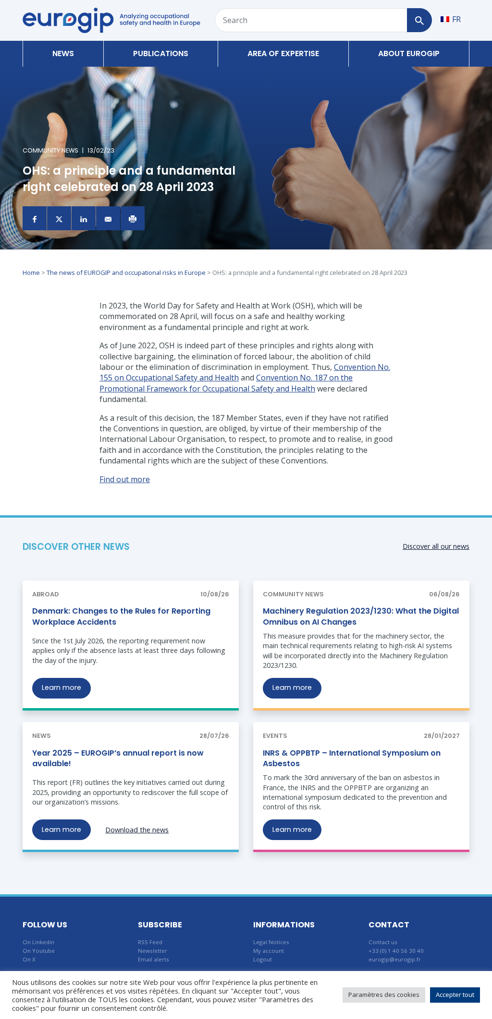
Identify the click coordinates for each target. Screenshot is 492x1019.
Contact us (383, 942)
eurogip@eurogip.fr (395, 959)
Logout (262, 959)
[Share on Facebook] (35, 218)
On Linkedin (38, 942)
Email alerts (153, 959)
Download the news (137, 829)
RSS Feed (150, 942)
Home (31, 272)
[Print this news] (133, 218)
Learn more (61, 687)
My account (268, 950)
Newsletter (152, 950)
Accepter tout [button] (455, 994)
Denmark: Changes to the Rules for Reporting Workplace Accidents (121, 616)
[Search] (419, 20)
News (63, 53)
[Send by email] (108, 218)
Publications (160, 53)
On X (29, 959)
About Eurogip (409, 53)
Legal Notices (271, 942)
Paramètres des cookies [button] (383, 994)
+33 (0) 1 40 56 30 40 (396, 950)
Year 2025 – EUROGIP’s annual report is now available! (118, 758)
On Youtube (39, 950)
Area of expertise (283, 53)
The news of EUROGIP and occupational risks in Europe (126, 272)
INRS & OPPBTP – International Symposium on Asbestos (352, 758)
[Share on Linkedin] (84, 218)
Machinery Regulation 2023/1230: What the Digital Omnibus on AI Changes (361, 616)
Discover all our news (436, 546)
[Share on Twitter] (59, 218)
